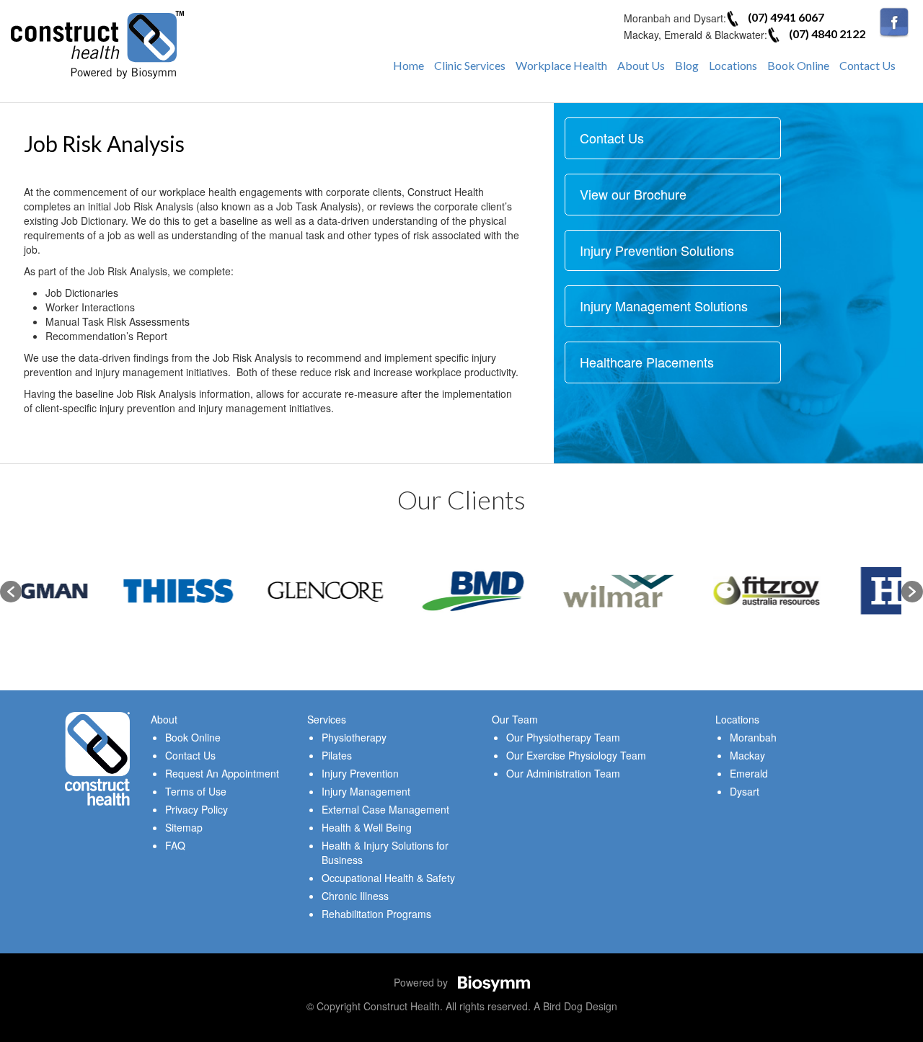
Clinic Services (469, 65)
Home (408, 65)
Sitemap (184, 827)
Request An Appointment (222, 773)
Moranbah (753, 737)
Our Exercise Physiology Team (576, 755)
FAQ (175, 845)
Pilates (337, 755)
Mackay (747, 755)
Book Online (798, 65)
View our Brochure (633, 193)
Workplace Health (561, 65)
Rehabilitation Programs (376, 914)
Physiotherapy (354, 737)
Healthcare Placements (647, 361)
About (164, 719)
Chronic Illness (355, 896)
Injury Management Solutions (664, 305)
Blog (687, 65)
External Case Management (385, 809)
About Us (641, 65)
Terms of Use (195, 791)
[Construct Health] (97, 43)
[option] (95, 591)
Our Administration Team (563, 773)
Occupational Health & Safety (388, 877)
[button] (11, 591)
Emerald (749, 773)
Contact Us (867, 65)
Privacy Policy (196, 809)
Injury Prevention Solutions (657, 250)
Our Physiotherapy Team (563, 737)
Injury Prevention (360, 773)
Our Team (515, 719)
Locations (733, 65)
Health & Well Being (367, 827)
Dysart (744, 791)
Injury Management (366, 791)
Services (326, 719)
